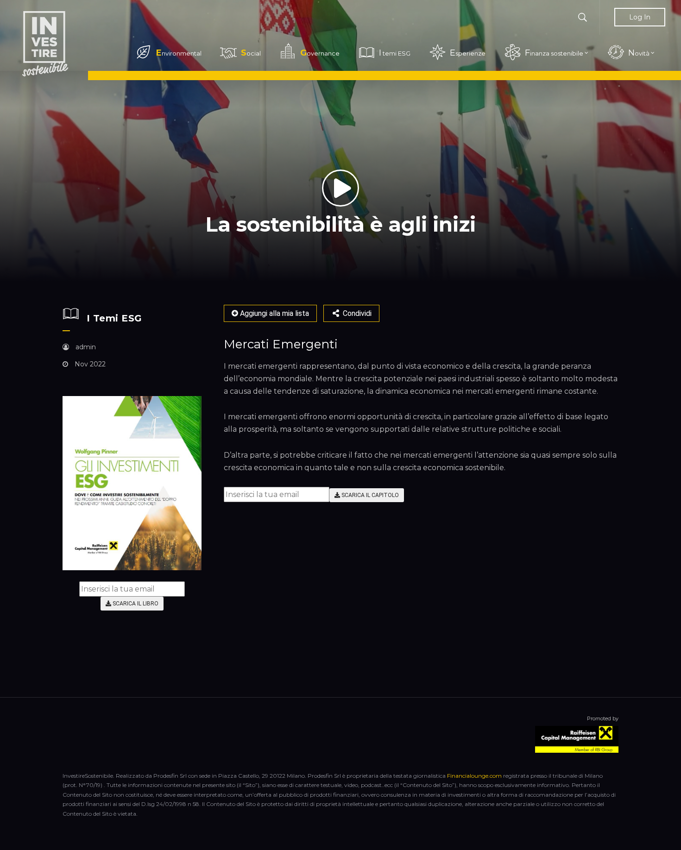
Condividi (356, 313)
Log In (639, 17)
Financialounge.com (474, 775)
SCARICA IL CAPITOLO (369, 495)
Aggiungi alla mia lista (273, 313)
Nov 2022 (89, 364)
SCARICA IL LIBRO (134, 603)
